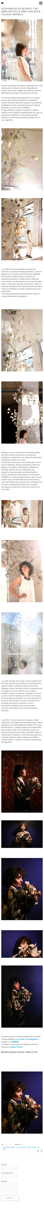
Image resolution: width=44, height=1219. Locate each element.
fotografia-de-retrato (9, 1147)
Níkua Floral (17, 1046)
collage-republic (31, 1147)
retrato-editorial (20, 1147)
